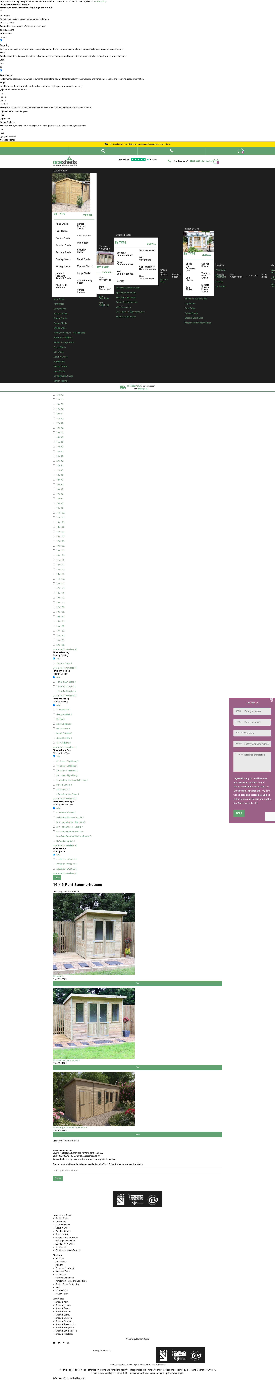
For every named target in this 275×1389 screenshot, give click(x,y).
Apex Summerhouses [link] (125, 263)
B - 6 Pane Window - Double (69, 827)
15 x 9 (59, 484)
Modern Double (64, 785)
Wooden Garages (63, 1231)
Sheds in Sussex (63, 1311)
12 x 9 (59, 470)
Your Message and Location (249, 754)
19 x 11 (60, 598)
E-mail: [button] (87, 1156)
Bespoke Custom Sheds (67, 1237)
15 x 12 (60, 621)
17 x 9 (59, 494)
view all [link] (87, 215)
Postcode (240, 733)
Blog (58, 1287)
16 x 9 (59, 489)
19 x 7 (59, 409)
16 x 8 (59, 442)
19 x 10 (60, 550)
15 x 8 (59, 437)
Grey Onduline (63, 743)
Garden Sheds (60, 170)
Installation (221, 286)
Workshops (61, 1221)
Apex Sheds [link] (62, 224)
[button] (172, 151)
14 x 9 (59, 480)
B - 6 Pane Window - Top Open (70, 822)
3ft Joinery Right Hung (67, 761)
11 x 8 (59, 418)
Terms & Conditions (65, 1278)
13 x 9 (59, 475)
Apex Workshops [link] (105, 278)
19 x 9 (59, 503)
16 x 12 (60, 626)
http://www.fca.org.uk (173, 1373)
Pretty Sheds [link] (84, 235)
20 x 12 (60, 645)
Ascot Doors (62, 789)
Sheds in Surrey (63, 1315)
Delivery (215, 157)
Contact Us (204, 157)
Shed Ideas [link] (264, 275)
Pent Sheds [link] (62, 231)
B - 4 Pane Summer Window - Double (73, 836)
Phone (239, 744)
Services (220, 265)
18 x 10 (60, 546)
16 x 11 (60, 583)
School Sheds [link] (205, 264)
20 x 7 (59, 414)
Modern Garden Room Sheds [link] (205, 288)
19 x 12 (60, 640)
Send (239, 813)
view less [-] (71, 649)
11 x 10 (60, 513)
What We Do (146, 157)
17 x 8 (59, 447)
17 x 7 (59, 399)
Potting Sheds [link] (63, 252)
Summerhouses (123, 235)
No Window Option (65, 841)
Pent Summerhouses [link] (125, 272)
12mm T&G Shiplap (66, 682)
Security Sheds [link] (81, 250)
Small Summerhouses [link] (147, 277)
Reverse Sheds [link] (63, 245)
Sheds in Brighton (64, 1318)
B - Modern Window (65, 813)
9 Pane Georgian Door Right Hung (72, 780)
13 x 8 (59, 428)
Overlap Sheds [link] (63, 259)
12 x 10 (60, 517)
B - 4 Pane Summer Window (69, 831)
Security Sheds (63, 1228)
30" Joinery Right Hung (67, 775)
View (138, 983)
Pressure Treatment (221, 276)
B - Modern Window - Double (69, 817)
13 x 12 (60, 612)
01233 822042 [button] (196, 161)
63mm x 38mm (64, 663)
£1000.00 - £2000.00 (66, 859)
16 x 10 (60, 536)
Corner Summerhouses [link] (127, 302)
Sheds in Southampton (66, 1331)
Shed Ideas (125, 157)
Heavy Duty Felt (64, 714)
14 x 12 (60, 616)
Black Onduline (63, 724)
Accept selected (7, 140)
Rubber (60, 719)
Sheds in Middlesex (64, 1334)
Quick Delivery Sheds (65, 1244)
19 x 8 (59, 456)
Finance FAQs (164, 280)
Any (58, 659)
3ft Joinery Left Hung (66, 766)
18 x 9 (59, 499)
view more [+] (59, 649)
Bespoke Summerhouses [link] (125, 253)
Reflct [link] (142, 1339)
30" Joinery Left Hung (67, 771)
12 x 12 (60, 607)
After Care (220, 270)
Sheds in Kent (62, 1302)
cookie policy (100, 1)
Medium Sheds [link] (84, 266)
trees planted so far (102, 1351)
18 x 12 (60, 635)
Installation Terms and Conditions (71, 1281)
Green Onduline (64, 738)
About (135, 157)
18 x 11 (60, 593)
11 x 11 (60, 560)
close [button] (57, 877)
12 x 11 (60, 565)
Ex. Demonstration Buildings (68, 1250)
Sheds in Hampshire (65, 1327)
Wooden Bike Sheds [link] (205, 275)
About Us (60, 1258)
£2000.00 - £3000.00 (66, 864)
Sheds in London (63, 1305)
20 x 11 (60, 602)
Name (238, 711)
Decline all (25, 4)
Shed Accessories (236, 275)
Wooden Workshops (104, 247)
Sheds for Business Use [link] (190, 267)
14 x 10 (60, 527)
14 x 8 (59, 432)
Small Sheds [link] (83, 259)
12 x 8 (59, 423)
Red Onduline (63, 728)
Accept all (4, 4)
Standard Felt (63, 710)
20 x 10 (60, 555)
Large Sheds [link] (83, 273)
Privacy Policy (62, 1294)
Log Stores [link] (189, 278)
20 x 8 (59, 461)
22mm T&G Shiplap (66, 691)
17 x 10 (60, 541)
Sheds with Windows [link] (61, 286)
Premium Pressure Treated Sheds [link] (63, 275)
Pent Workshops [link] (105, 287)
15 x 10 (60, 532)
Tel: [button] (61, 1156)
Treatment (251, 275)
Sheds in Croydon (63, 1321)
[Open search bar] (103, 151)
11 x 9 (59, 465)
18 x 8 (59, 451)
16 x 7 (59, 395)
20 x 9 (59, 508)
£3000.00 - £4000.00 (66, 869)
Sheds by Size (62, 1234)
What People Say (177, 157)
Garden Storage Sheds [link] (81, 226)
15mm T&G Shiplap (66, 686)
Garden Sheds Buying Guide (68, 1284)
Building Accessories (65, 1241)
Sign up (58, 1178)
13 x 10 (60, 522)
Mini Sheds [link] (83, 242)
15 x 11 (60, 579)
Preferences (15, 4)
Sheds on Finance (164, 272)
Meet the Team (63, 1271)
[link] (240, 151)
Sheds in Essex (62, 1308)
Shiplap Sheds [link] (63, 266)
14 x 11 (60, 574)
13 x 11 (60, 569)
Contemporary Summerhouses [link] (147, 267)
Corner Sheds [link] (63, 238)
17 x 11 (60, 588)
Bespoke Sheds (176, 275)
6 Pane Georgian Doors (67, 794)
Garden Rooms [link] (81, 290)
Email (238, 722)
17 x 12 (60, 631)
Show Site (192, 157)
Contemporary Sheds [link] (84, 281)
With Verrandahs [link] (145, 258)
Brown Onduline (64, 733)
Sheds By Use (192, 228)
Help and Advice (161, 157)
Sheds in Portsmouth (65, 1324)
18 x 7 (59, 404)
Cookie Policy (62, 1290)
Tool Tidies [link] (189, 288)
